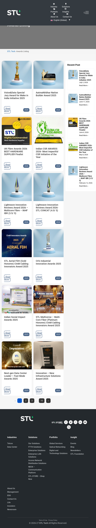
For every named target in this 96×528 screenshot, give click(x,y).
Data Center (12, 447)
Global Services (56, 443)
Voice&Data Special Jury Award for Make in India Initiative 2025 (86, 75)
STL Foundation (77, 454)
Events (73, 443)
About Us (11, 488)
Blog (72, 447)
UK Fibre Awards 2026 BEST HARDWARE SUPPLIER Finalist (84, 124)
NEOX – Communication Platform (35, 470)
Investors (11, 506)
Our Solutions (34, 443)
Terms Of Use (43, 520)
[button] (54, 5)
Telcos (10, 443)
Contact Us (11, 499)
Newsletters (75, 450)
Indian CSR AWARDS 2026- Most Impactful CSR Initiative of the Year (86, 147)
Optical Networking (57, 447)
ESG (9, 495)
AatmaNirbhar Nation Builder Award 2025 (85, 97)
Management (12, 492)
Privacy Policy (52, 520)
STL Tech (43, 523)
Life (9, 502)
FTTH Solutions (34, 447)
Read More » (83, 85)
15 (42, 400)
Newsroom (11, 509)
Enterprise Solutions (36, 450)
